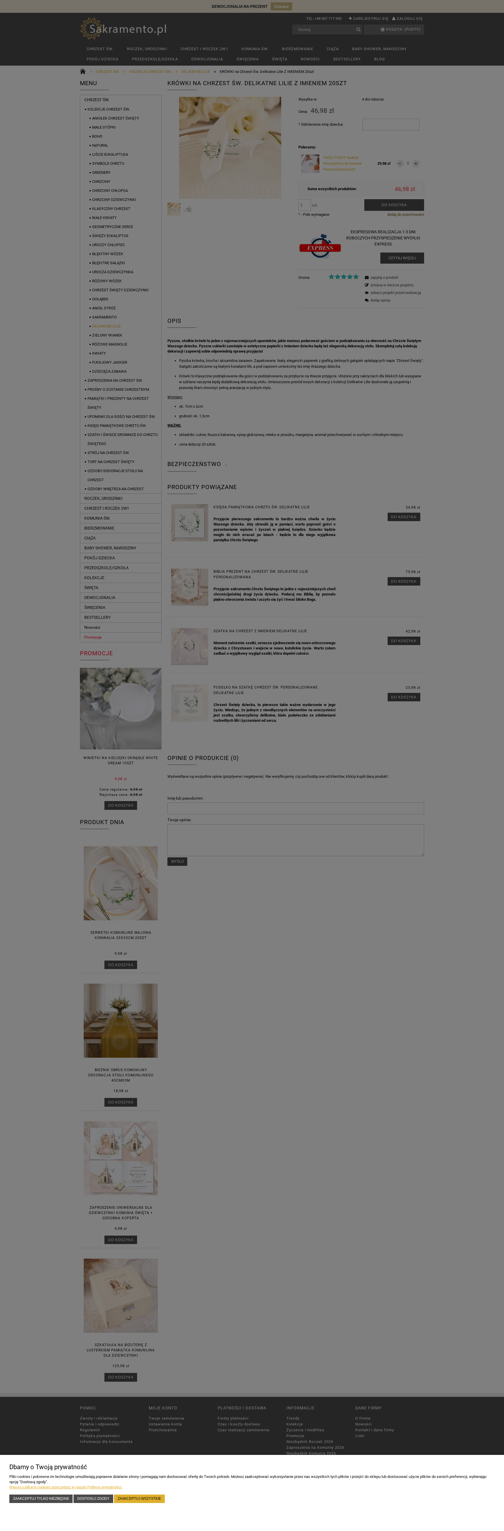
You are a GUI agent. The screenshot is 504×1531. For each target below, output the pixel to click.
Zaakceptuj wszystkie (139, 1498)
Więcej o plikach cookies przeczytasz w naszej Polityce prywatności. (65, 1487)
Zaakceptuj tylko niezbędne (41, 1498)
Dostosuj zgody (93, 1498)
